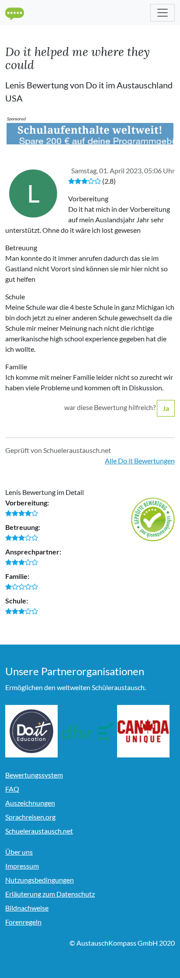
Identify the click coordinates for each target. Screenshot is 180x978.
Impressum (22, 866)
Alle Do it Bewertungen (140, 460)
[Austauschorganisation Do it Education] (31, 731)
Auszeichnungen (30, 803)
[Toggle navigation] (162, 12)
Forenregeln (23, 922)
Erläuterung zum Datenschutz (50, 894)
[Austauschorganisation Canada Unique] (143, 731)
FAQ (12, 789)
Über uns (19, 852)
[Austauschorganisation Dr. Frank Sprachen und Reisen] (87, 731)
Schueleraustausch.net (39, 831)
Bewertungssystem (34, 775)
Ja (166, 408)
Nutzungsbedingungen (39, 880)
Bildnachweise (26, 908)
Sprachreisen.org (30, 817)
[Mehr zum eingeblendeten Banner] (90, 132)
